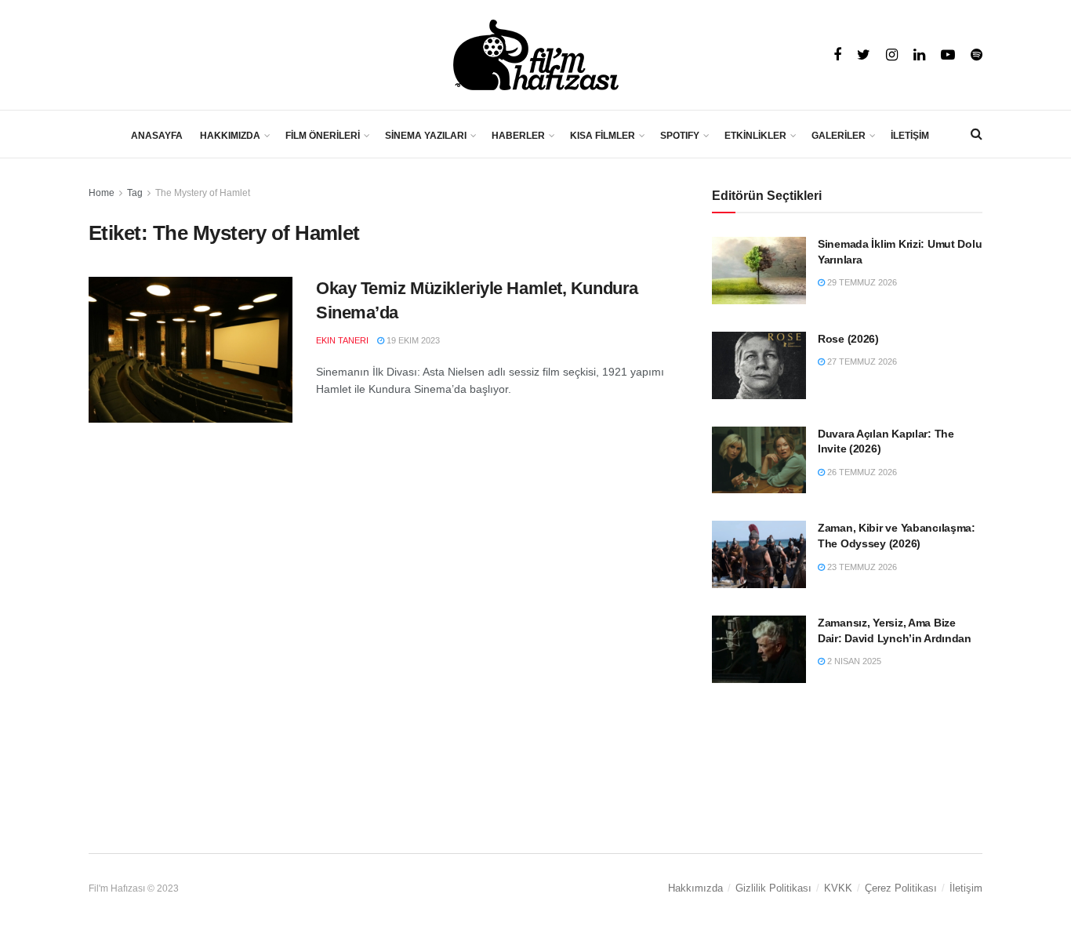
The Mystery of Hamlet (202, 192)
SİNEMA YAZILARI (426, 135)
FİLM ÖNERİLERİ (322, 135)
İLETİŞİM (910, 135)
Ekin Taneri (342, 340)
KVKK (838, 888)
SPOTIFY (679, 135)
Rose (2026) (848, 338)
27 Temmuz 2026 (861, 361)
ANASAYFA (157, 135)
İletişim (965, 888)
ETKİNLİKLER (755, 135)
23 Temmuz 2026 (861, 567)
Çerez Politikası (901, 888)
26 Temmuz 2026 (861, 472)
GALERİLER (838, 135)
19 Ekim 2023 (412, 340)
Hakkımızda (695, 888)
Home (101, 192)
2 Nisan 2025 (853, 661)
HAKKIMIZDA (230, 135)
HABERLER (518, 135)
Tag (135, 192)
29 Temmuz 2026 (861, 282)
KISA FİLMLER (602, 135)
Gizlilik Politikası (773, 888)
